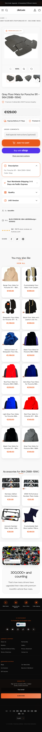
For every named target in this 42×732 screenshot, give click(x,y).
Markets (3, 645)
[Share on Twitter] (17, 239)
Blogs (2, 664)
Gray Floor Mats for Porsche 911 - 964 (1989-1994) (20, 21)
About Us (3, 641)
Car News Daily (25, 664)
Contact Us (24, 652)
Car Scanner (4, 668)
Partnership (24, 641)
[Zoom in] (24, 69)
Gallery (23, 645)
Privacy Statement (26, 648)
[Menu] (2, 10)
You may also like (21, 258)
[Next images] (38, 80)
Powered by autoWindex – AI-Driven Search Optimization (25, 723)
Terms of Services (6, 652)
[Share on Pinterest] (23, 239)
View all (21, 263)
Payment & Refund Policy (8, 648)
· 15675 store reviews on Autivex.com (21, 230)
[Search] (7, 10)
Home (2, 18)
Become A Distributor (27, 668)
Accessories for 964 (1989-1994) (21, 471)
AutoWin (11, 723)
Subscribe (21, 696)
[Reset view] (31, 69)
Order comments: (11, 129)
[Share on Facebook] (11, 239)
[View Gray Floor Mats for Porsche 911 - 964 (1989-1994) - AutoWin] (10, 78)
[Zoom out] (10, 69)
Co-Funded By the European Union (21, 620)
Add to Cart (23, 143)
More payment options (21, 156)
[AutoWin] (21, 10)
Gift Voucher (4, 671)
